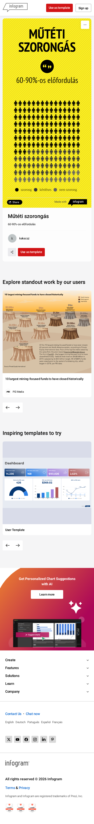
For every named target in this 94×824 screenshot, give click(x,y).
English (9, 722)
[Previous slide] (7, 407)
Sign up (83, 8)
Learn (9, 684)
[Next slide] (18, 407)
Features (12, 668)
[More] (85, 25)
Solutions (12, 676)
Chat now (33, 714)
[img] (47, 127)
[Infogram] (15, 8)
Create (10, 660)
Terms (10, 788)
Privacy (24, 788)
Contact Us (13, 714)
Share (15, 202)
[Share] (12, 252)
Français (57, 722)
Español (45, 722)
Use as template (59, 7)
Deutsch (21, 722)
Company (12, 691)
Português (33, 722)
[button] (24, 190)
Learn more (47, 594)
